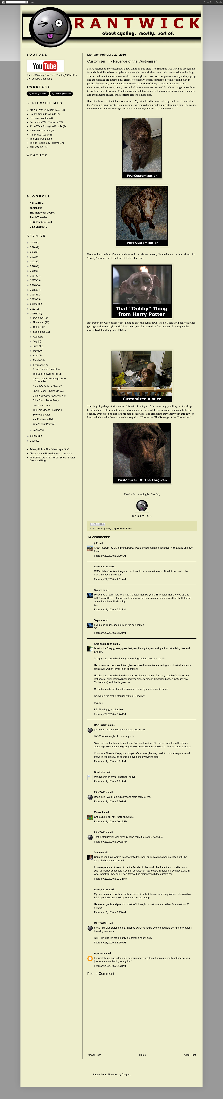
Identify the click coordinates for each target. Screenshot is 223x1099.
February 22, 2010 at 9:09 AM (110, 556)
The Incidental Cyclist (42, 212)
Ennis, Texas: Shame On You (48, 391)
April (36, 355)
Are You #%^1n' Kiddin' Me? (45, 110)
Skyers (98, 590)
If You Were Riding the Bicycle (46, 126)
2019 (33, 271)
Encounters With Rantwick (44, 122)
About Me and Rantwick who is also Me (51, 453)
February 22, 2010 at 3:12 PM (110, 633)
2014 (33, 294)
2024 (33, 247)
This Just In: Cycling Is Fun (47, 374)
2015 (33, 290)
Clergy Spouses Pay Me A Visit (49, 395)
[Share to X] (97, 524)
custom (99, 528)
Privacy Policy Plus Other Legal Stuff (49, 449)
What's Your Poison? (44, 424)
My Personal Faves (122, 528)
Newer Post (94, 1055)
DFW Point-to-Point (41, 222)
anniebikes (36, 208)
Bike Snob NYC (39, 227)
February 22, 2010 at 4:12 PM (110, 761)
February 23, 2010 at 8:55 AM (110, 942)
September (39, 332)
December (39, 317)
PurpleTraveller (38, 217)
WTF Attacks (36, 147)
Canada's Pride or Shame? (47, 386)
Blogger (126, 1074)
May (35, 350)
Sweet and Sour (41, 405)
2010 (33, 313)
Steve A (98, 852)
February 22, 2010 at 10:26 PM (110, 841)
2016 (33, 285)
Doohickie (100, 772)
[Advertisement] (141, 1047)
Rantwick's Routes (40, 134)
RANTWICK (101, 725)
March (36, 360)
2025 (33, 242)
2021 (33, 261)
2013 (33, 299)
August (37, 336)
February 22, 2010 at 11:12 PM (110, 878)
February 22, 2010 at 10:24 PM (110, 821)
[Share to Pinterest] (103, 524)
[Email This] (91, 524)
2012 (33, 304)
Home (142, 1055)
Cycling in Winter (39, 118)
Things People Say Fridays (44, 143)
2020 (33, 266)
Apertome (99, 953)
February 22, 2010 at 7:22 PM (110, 781)
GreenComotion (103, 644)
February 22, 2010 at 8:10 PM (110, 801)
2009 (33, 436)
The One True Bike (40, 138)
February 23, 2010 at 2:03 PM (110, 966)
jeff (96, 543)
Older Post (190, 1055)
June (36, 346)
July (35, 341)
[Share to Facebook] (100, 524)
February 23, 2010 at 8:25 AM (110, 912)
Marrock (98, 812)
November (39, 322)
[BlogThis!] (94, 524)
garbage (108, 528)
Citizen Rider (37, 203)
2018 (33, 275)
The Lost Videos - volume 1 (47, 410)
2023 (33, 252)
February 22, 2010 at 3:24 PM (110, 714)
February (38, 365)
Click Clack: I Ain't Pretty (46, 400)
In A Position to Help (43, 419)
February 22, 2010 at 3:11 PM (110, 609)
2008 (33, 440)
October (37, 327)
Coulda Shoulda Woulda (43, 114)
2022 (33, 256)
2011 (33, 308)
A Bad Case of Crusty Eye (47, 369)
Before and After (41, 414)
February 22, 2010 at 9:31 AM (110, 579)
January (37, 430)
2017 (33, 280)
